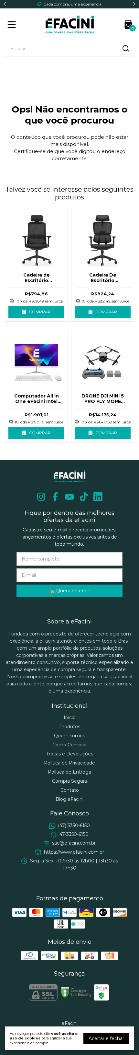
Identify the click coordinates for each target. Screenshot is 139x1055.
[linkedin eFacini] (98, 497)
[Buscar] (125, 48)
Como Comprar (69, 745)
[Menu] (13, 25)
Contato (69, 790)
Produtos (69, 726)
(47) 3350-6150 (74, 825)
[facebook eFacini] (55, 497)
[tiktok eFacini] (84, 497)
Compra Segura (69, 781)
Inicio (70, 717)
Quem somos (69, 736)
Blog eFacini (69, 799)
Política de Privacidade (69, 763)
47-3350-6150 (74, 834)
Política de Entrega (69, 772)
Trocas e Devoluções (69, 754)
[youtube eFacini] (69, 497)
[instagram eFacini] (41, 497)
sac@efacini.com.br (74, 843)
